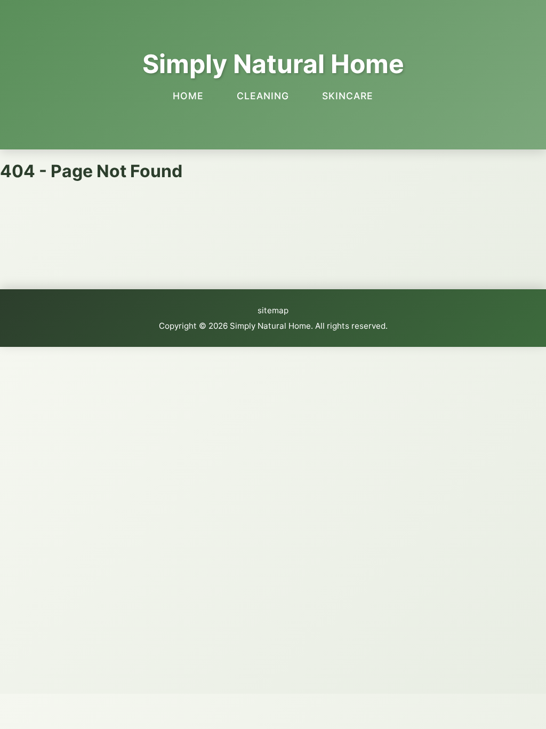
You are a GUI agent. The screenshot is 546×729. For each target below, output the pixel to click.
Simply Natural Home (273, 64)
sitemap (273, 310)
